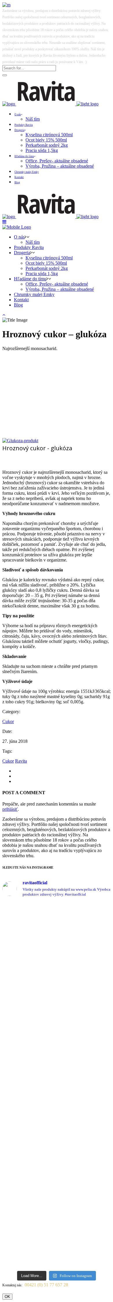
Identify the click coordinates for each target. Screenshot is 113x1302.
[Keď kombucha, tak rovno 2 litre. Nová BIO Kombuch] (56, 914)
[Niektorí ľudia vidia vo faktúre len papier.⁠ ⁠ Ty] (56, 1057)
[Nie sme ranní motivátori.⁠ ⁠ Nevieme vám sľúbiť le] (56, 1152)
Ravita (21, 760)
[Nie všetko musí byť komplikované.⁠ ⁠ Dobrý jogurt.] (56, 1116)
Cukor (8, 721)
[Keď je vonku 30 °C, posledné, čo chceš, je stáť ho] (56, 957)
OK (7, 1296)
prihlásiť (10, 809)
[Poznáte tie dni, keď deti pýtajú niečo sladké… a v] (56, 1237)
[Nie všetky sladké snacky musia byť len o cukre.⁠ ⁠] (56, 1187)
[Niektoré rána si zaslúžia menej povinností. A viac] (56, 1003)
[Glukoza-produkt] (20, 440)
